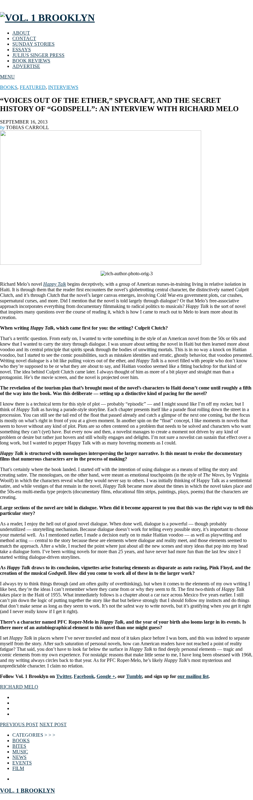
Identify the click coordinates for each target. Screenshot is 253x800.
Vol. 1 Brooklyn (27, 790)
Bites (19, 746)
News (19, 757)
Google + (106, 676)
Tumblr (134, 676)
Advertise (26, 66)
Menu (7, 76)
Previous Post (19, 724)
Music (20, 751)
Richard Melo (19, 686)
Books (8, 87)
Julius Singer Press (38, 55)
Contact (24, 38)
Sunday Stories (33, 44)
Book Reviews (31, 60)
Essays (21, 49)
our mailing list (193, 676)
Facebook (84, 676)
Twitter (63, 676)
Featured (33, 87)
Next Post (53, 724)
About (21, 33)
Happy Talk (54, 284)
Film (18, 768)
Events (22, 762)
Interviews (63, 87)
